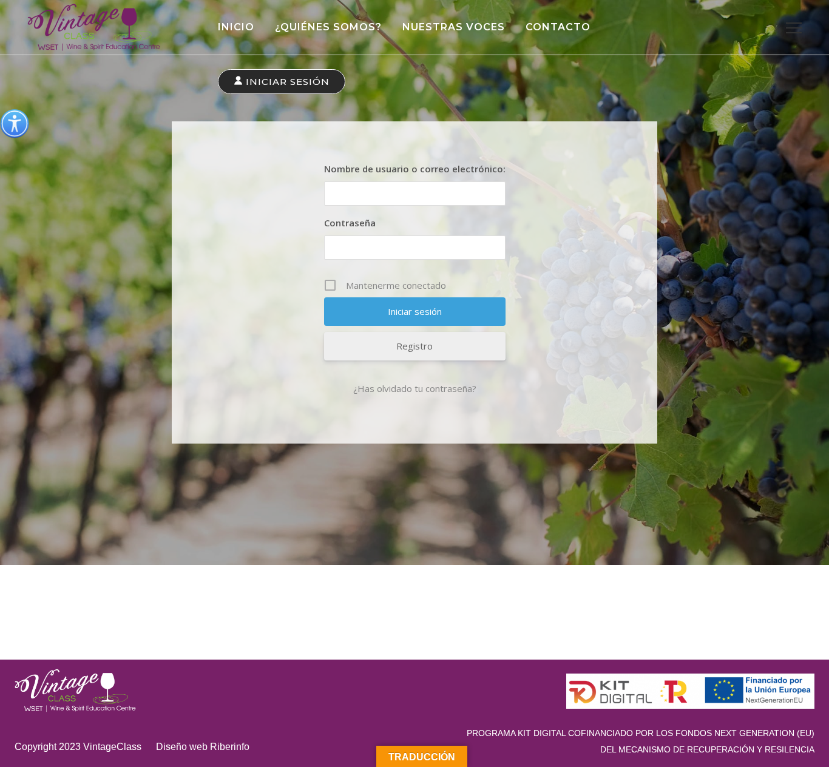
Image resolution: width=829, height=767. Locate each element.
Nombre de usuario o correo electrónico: (415, 169)
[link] (14, 123)
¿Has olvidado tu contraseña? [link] (414, 388)
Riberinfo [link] (229, 747)
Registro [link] (414, 346)
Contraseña (350, 223)
